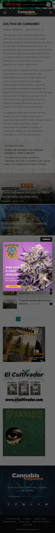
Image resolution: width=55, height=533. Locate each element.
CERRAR (46, 239)
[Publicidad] (27, 266)
